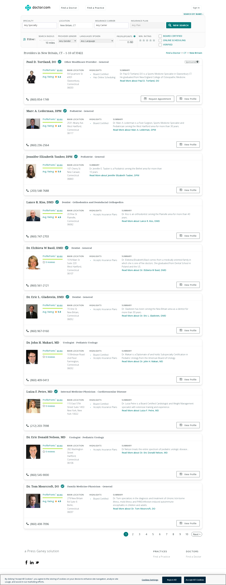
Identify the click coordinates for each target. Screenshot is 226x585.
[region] (113, 579)
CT (185, 52)
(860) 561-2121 (39, 285)
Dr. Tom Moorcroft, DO (43, 486)
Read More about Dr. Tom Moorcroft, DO (134, 508)
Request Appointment (159, 98)
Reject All (171, 579)
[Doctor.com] (38, 7)
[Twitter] (37, 562)
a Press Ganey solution (42, 551)
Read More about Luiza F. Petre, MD (140, 410)
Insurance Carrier (105, 21)
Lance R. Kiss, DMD (40, 202)
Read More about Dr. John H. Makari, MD (142, 361)
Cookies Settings (150, 579)
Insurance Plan (139, 21)
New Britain (196, 52)
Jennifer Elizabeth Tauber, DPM (49, 156)
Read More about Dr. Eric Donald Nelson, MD (145, 452)
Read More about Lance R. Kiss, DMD (141, 221)
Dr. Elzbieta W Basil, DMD (45, 248)
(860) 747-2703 (39, 236)
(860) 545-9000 (39, 475)
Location (64, 21)
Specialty (28, 21)
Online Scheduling (174, 40)
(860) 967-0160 (39, 331)
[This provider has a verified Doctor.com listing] (59, 62)
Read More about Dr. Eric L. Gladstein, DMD (144, 315)
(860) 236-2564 (39, 145)
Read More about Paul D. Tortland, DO (139, 80)
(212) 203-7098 (39, 426)
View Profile (190, 98)
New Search (181, 25)
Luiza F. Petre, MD (39, 391)
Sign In (196, 7)
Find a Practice (95, 7)
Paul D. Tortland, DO (41, 62)
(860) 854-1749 (39, 99)
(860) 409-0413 (39, 380)
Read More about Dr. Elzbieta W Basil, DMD (144, 270)
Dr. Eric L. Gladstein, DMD (45, 297)
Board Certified (172, 35)
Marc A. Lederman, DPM (44, 111)
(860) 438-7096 (39, 524)
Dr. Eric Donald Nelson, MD (45, 437)
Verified (167, 44)
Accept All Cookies (195, 579)
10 (186, 534)
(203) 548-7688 (39, 190)
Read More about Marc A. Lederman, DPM (134, 129)
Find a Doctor (69, 7)
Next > (196, 534)
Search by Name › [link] (193, 14)
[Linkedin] (32, 562)
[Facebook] (26, 562)
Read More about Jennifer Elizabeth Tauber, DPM (114, 175)
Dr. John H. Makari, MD (42, 342)
